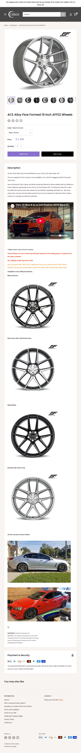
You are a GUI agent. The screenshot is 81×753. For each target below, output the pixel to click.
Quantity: (10, 146)
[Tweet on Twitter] (17, 120)
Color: (15, 128)
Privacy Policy (9, 719)
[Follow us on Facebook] (5, 737)
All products (13, 25)
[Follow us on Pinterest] (13, 737)
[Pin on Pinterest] (12, 120)
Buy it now (57, 154)
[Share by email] (21, 120)
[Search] (63, 14)
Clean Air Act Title (10, 713)
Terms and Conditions (11, 709)
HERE (61, 700)
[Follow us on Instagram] (9, 737)
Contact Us (8, 722)
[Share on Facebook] (8, 120)
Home (6, 25)
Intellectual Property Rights (13, 716)
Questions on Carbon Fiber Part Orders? (18, 706)
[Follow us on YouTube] (17, 737)
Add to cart (23, 154)
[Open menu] (5, 14)
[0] (75, 14)
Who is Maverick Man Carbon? (15, 703)
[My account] (71, 14)
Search (6, 700)
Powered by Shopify (10, 746)
